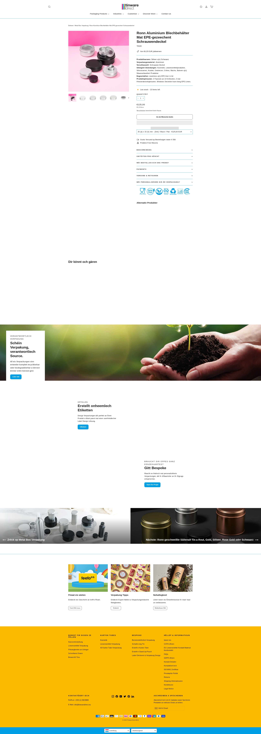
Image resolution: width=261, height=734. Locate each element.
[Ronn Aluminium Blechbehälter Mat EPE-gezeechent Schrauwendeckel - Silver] (138, 233)
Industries (117, 14)
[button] (165, 122)
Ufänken (83, 427)
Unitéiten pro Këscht (148, 156)
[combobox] (117, 731)
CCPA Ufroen (169, 644)
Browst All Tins (74, 657)
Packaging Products (99, 14)
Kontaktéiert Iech (170, 666)
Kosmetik (103, 640)
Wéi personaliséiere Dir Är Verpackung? (158, 182)
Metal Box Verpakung (81, 25)
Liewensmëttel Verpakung (78, 646)
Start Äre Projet (152, 485)
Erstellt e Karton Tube (140, 648)
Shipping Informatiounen (173, 681)
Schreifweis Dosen (75, 653)
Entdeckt (116, 608)
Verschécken (141, 110)
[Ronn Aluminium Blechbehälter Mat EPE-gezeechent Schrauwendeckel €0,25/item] (141, 219)
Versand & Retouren (147, 175)
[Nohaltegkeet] (173, 578)
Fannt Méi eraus (75, 608)
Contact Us (166, 14)
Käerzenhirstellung (75, 642)
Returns (167, 677)
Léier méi (15, 377)
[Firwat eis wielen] (88, 578)
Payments (142, 169)
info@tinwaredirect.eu (82, 705)
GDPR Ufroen (169, 658)
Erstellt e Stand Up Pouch (142, 652)
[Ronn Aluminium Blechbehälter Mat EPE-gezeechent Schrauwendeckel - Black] (140, 233)
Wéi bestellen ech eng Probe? (153, 163)
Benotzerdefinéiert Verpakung (143, 640)
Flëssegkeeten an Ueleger (78, 649)
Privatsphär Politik (171, 673)
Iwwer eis (167, 640)
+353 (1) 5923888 (82, 700)
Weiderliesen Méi (160, 608)
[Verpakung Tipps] (130, 578)
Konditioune (168, 685)
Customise (132, 14)
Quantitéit (142, 94)
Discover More (149, 14)
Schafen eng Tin (138, 644)
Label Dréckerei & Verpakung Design (146, 655)
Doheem (71, 25)
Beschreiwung (144, 150)
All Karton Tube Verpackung (111, 648)
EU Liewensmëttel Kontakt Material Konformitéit (177, 649)
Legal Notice (169, 689)
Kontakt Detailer (170, 662)
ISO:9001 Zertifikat (171, 669)
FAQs (166, 654)
